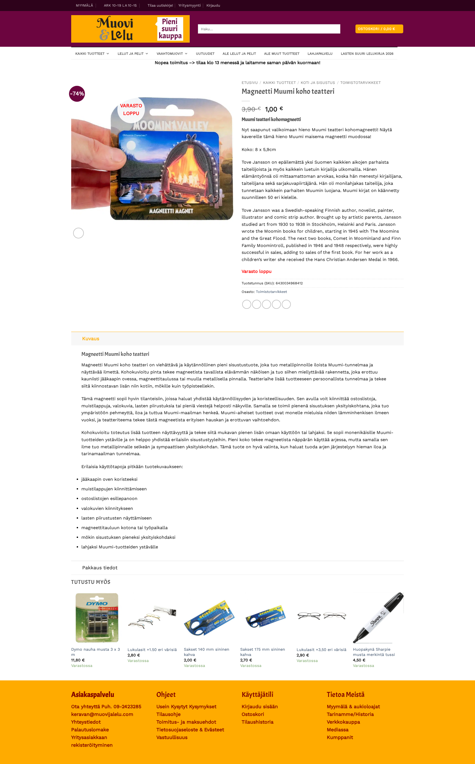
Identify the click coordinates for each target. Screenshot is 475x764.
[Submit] (344, 29)
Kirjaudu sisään (260, 706)
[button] (158, 5)
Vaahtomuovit (170, 54)
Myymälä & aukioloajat (353, 706)
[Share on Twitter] (256, 304)
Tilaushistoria (258, 722)
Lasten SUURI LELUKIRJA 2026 (367, 54)
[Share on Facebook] (246, 304)
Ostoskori (253, 714)
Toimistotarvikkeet (360, 82)
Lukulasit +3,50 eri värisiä (321, 649)
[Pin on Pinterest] (276, 304)
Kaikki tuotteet (89, 54)
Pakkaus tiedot (99, 567)
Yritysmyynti (189, 5)
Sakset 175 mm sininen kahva (262, 652)
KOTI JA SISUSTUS (318, 82)
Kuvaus (90, 338)
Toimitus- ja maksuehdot (186, 722)
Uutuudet (205, 54)
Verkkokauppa (343, 722)
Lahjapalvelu (320, 54)
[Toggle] (76, 338)
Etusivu (250, 82)
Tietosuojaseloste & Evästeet (190, 729)
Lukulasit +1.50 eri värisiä (152, 649)
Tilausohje (168, 714)
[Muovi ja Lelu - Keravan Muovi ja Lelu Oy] (130, 29)
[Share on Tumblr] (286, 304)
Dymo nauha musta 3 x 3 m (95, 652)
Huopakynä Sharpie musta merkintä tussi (374, 652)
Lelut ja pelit (130, 54)
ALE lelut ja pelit (239, 54)
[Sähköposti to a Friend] (266, 304)
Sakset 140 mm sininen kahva (206, 652)
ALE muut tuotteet (281, 54)
